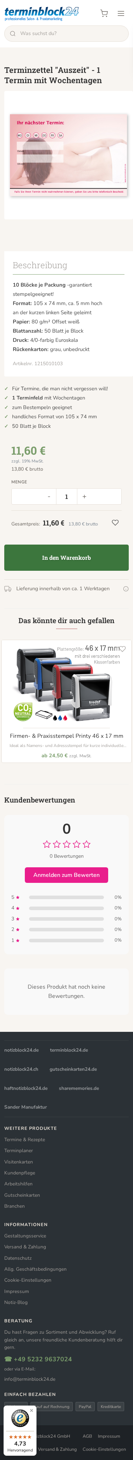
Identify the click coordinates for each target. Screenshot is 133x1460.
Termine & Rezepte (24, 1139)
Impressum (16, 1291)
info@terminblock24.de (29, 1379)
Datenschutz (18, 1258)
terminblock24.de (69, 1050)
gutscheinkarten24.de (73, 1069)
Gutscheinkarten (22, 1195)
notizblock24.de (21, 1050)
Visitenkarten (18, 1162)
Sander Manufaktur (25, 1107)
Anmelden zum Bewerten (66, 875)
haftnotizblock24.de (26, 1088)
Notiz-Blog (16, 1302)
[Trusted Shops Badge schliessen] (31, 1410)
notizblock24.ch (21, 1069)
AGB (87, 1436)
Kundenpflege (19, 1172)
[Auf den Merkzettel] (122, 649)
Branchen (14, 1206)
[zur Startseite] (42, 13)
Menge (19, 482)
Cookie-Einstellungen (27, 1280)
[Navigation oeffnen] (121, 13)
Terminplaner (18, 1150)
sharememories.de (79, 1088)
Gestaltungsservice (25, 1235)
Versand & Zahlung (25, 1246)
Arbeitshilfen (18, 1183)
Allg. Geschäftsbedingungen (35, 1269)
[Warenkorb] (104, 13)
